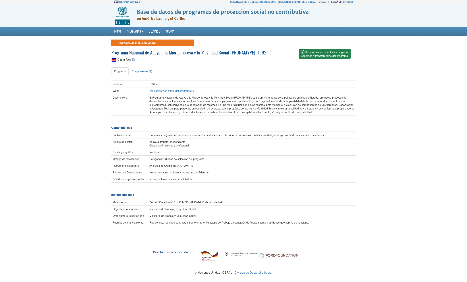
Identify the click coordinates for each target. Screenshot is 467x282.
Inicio (117, 31)
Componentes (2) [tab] (142, 71)
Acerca (170, 31)
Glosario (154, 31)
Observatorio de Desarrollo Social (253, 2)
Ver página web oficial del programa (170, 91)
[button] (325, 54)
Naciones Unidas (129, 2)
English (348, 2)
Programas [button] (134, 31)
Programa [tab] (120, 71)
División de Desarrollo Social (297, 2)
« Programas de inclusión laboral (135, 43)
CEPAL (322, 2)
